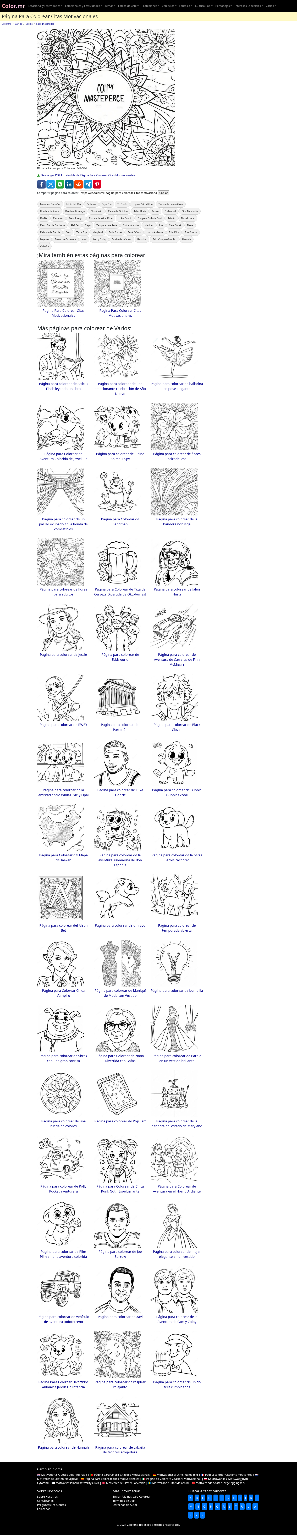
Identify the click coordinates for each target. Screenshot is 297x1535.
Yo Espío (122, 204)
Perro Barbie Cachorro (52, 225)
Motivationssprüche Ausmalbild (177, 1475)
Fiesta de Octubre (118, 211)
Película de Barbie (50, 232)
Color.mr (13, 5)
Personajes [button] (222, 6)
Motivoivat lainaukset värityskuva (77, 1483)
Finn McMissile (190, 211)
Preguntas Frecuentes (51, 1505)
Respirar (142, 239)
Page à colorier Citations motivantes (228, 1475)
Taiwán (171, 218)
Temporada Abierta (106, 225)
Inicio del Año (73, 204)
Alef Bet (75, 225)
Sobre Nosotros (47, 1496)
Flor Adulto (96, 211)
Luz (161, 225)
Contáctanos (45, 1501)
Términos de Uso (124, 1501)
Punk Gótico (134, 232)
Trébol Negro (76, 218)
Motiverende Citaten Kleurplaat (57, 1479)
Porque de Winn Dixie (101, 218)
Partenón (58, 218)
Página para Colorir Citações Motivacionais (122, 1475)
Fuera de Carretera (65, 239)
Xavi (84, 239)
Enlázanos (43, 1509)
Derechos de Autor (125, 1505)
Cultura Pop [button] (203, 6)
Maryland (98, 232)
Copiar (163, 193)
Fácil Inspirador (45, 23)
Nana (190, 225)
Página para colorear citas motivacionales (112, 1479)
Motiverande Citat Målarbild (170, 1483)
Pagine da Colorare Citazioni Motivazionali (173, 1479)
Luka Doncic (125, 218)
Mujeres (44, 239)
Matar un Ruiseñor (50, 204)
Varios (18, 23)
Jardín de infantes (121, 239)
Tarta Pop (81, 232)
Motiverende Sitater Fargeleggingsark (220, 1483)
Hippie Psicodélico (143, 204)
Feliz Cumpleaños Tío (164, 239)
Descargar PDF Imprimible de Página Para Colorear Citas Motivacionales (87, 175)
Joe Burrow (191, 232)
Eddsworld (170, 211)
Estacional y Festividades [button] (44, 6)
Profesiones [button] (149, 6)
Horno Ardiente (155, 232)
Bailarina (91, 204)
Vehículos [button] (168, 6)
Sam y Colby (99, 239)
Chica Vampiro (131, 225)
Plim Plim (174, 232)
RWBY (43, 218)
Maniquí (149, 225)
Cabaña (44, 246)
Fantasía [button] (184, 6)
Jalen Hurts (140, 211)
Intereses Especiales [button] (248, 6)
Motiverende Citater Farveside (125, 1483)
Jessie (155, 211)
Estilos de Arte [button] (127, 6)
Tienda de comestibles (170, 204)
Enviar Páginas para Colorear (132, 1496)
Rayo (88, 225)
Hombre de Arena (49, 211)
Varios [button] (270, 6)
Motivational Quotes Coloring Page (64, 1475)
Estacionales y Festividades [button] (82, 6)
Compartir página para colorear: (58, 193)
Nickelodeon (188, 218)
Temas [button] (109, 6)
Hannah (186, 239)
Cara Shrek (175, 225)
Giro (68, 232)
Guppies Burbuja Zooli (150, 218)
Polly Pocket (115, 232)
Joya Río (107, 204)
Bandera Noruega (75, 211)
